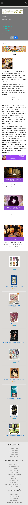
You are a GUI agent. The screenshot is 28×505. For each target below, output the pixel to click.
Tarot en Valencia (14, 500)
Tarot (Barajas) (14, 323)
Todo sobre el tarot (6, 19)
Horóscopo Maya (14, 456)
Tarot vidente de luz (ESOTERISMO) (14, 398)
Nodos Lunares (14, 482)
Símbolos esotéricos (8, 28)
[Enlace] (14, 11)
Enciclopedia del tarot (8, 21)
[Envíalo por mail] (12, 37)
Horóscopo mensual (14, 452)
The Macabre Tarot (14, 416)
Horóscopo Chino (14, 454)
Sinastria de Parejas (14, 466)
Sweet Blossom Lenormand (14, 305)
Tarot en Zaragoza (14, 496)
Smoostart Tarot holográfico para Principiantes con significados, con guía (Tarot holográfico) (14, 435)
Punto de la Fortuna (14, 480)
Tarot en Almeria (14, 498)
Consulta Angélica (14, 472)
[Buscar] (26, 3)
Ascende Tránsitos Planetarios (14, 474)
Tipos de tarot (6, 30)
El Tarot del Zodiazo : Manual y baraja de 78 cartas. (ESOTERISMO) (14, 342)
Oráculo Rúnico (14, 468)
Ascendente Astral (14, 476)
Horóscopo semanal (14, 450)
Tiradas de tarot (6, 33)
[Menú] (2, 3)
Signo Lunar (14, 478)
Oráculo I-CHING (14, 470)
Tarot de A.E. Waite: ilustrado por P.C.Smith (14, 286)
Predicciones (5, 16)
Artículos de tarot (7, 26)
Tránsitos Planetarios (14, 464)
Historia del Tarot (7, 24)
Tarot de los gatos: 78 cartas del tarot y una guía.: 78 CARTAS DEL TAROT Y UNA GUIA (14, 379)
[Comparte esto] (16, 37)
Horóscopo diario (14, 448)
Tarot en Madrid (14, 494)
